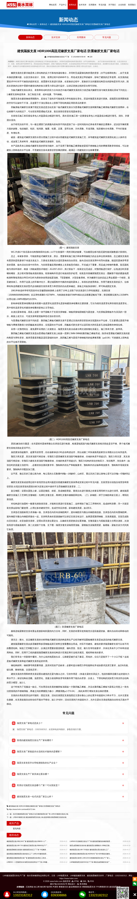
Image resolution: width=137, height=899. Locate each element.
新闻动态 (72, 5)
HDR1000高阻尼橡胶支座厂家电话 (31, 806)
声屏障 (55, 887)
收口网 (37, 887)
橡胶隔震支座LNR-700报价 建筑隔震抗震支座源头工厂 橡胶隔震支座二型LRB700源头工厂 (102, 850)
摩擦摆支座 (63, 887)
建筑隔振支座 (13, 806)
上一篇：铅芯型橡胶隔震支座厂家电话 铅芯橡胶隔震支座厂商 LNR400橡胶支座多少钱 (37, 814)
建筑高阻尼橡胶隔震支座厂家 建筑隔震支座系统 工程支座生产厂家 (30, 858)
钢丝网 (43, 887)
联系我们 (132, 5)
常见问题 (102, 5)
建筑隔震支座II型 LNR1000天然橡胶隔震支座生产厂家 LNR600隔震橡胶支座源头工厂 (100, 858)
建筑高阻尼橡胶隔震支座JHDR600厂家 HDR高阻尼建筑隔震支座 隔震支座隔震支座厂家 (101, 854)
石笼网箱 (29, 887)
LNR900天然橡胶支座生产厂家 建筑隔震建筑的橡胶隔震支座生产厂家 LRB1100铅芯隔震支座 (103, 841)
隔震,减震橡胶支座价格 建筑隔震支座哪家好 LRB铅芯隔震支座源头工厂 (95, 845)
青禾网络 (83, 884)
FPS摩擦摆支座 (102, 887)
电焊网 (49, 887)
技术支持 (82, 5)
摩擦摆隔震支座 (88, 887)
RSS (92, 881)
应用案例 (92, 5)
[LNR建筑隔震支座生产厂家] (20, 4)
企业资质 (122, 5)
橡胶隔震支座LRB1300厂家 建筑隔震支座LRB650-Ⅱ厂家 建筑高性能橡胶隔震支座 (36, 841)
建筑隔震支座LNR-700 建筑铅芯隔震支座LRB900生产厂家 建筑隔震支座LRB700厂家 (37, 845)
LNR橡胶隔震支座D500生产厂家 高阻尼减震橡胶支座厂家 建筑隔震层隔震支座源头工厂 (101, 862)
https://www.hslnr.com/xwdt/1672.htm (22, 809)
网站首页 (53, 5)
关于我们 (112, 5)
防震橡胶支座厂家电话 (52, 806)
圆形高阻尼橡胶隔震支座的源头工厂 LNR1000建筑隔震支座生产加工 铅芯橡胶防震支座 (38, 854)
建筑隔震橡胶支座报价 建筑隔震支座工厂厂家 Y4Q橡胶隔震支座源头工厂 (33, 850)
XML (84, 881)
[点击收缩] (135, 894)
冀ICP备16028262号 (58, 884)
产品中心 (62, 5)
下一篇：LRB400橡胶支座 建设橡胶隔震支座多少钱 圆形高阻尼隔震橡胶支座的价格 (36, 817)
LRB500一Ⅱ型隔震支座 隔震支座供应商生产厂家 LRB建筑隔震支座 (31, 862)
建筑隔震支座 (115, 887)
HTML (76, 881)
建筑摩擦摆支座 (75, 887)
